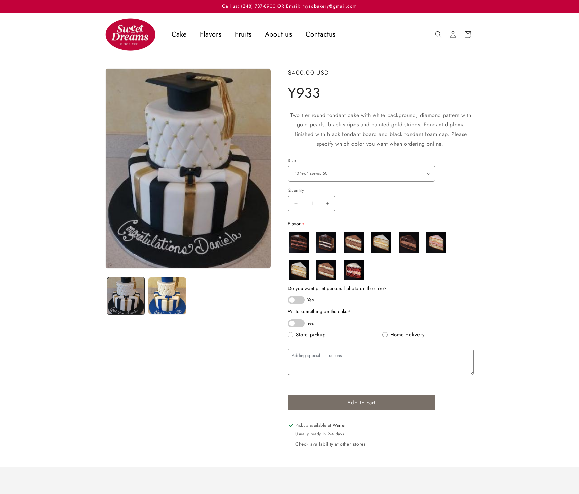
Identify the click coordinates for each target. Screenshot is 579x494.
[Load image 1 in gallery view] (126, 296)
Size (292, 160)
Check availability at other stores (330, 444)
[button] (438, 34)
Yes (310, 300)
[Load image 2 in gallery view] (167, 296)
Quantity (296, 190)
